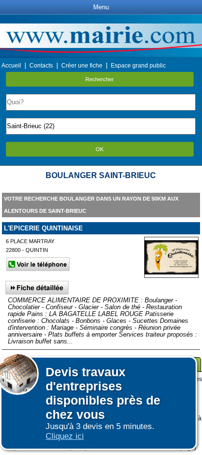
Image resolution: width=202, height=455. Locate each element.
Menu (101, 7)
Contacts (41, 65)
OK (99, 149)
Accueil (11, 65)
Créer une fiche (81, 65)
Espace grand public (138, 65)
